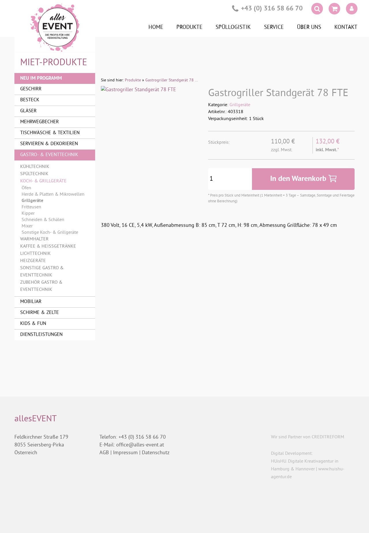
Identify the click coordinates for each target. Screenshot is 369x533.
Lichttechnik (35, 254)
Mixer (27, 226)
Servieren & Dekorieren (49, 144)
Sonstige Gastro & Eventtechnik (42, 271)
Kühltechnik (34, 167)
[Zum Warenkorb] (334, 10)
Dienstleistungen (41, 335)
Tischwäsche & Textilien (50, 133)
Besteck (29, 100)
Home (155, 27)
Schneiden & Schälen (43, 220)
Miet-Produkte (53, 63)
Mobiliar (31, 302)
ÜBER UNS (309, 27)
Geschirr (31, 89)
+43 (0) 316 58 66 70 (272, 9)
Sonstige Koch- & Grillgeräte (50, 232)
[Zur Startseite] (54, 28)
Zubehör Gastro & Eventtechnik (41, 286)
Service (274, 27)
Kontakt (345, 27)
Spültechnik (34, 174)
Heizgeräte (33, 261)
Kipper (28, 213)
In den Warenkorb (299, 179)
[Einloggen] (351, 8)
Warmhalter (34, 239)
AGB (104, 453)
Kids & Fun (33, 324)
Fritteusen (31, 207)
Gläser (28, 111)
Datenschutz (156, 453)
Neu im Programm (41, 78)
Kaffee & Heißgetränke (48, 246)
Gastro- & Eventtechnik (49, 155)
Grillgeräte (239, 105)
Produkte (189, 27)
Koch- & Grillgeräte (43, 181)
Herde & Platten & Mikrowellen (53, 194)
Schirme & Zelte (39, 313)
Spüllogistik (233, 27)
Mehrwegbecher (39, 122)
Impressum (125, 453)
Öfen (26, 188)
